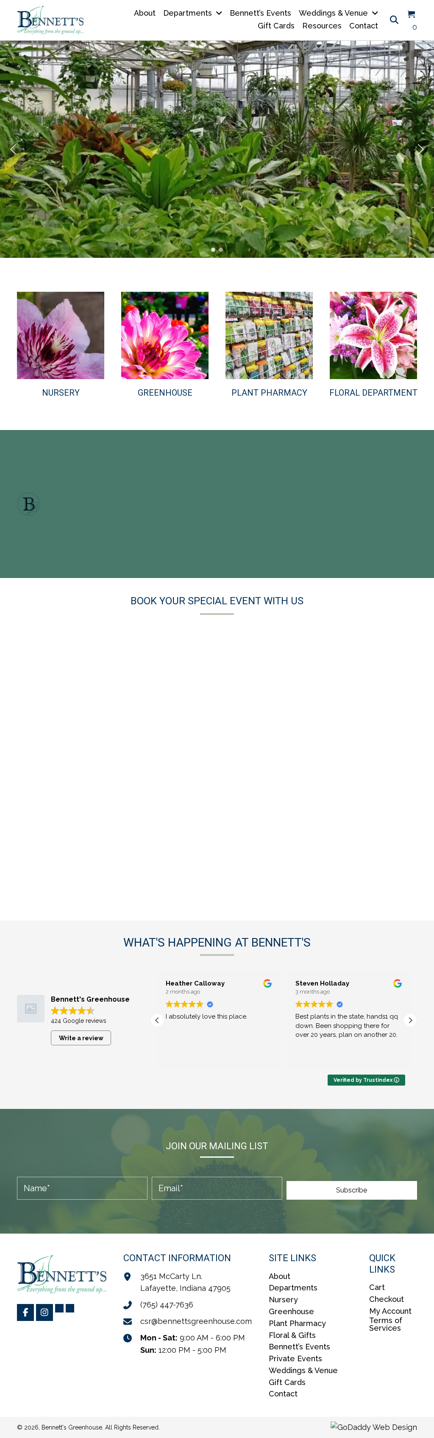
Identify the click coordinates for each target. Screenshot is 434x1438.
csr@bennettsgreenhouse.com (196, 1321)
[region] (217, 149)
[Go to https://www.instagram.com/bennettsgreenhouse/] (44, 1312)
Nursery (61, 393)
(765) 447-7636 (166, 1304)
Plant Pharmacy (269, 393)
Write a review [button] (81, 1038)
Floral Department (373, 393)
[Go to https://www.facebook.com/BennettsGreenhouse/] (25, 1312)
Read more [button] (310, 1056)
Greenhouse (165, 393)
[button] (13, 149)
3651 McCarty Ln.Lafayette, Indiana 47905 (185, 1282)
